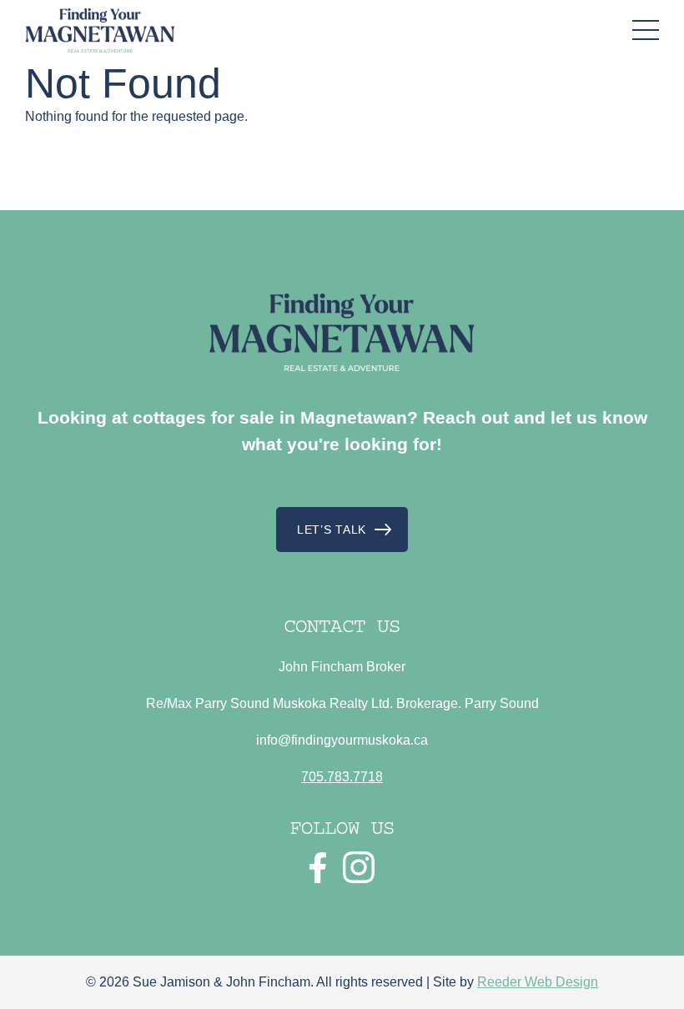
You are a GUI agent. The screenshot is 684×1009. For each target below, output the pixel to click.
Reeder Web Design (537, 982)
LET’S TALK (331, 529)
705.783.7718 (342, 777)
